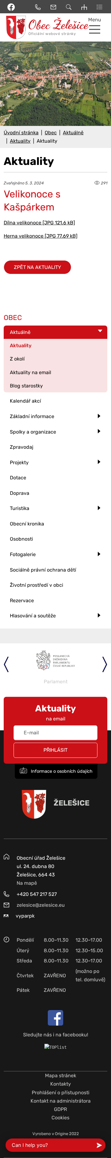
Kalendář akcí (25, 401)
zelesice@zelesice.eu (41, 905)
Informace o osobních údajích (61, 771)
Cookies (60, 1118)
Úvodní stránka (21, 133)
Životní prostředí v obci (36, 585)
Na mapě (27, 883)
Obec (51, 133)
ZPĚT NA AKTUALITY (37, 267)
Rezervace (22, 600)
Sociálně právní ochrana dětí (43, 570)
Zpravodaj (21, 447)
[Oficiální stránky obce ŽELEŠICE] (14, 27)
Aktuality (20, 141)
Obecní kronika (27, 524)
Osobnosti (21, 539)
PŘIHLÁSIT (55, 750)
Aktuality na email (30, 372)
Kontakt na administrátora (61, 1101)
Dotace (18, 478)
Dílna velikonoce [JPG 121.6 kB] (39, 223)
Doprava (19, 493)
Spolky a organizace (33, 432)
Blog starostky (26, 386)
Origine (61, 1133)
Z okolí (17, 359)
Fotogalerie (23, 554)
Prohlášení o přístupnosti (60, 1092)
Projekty (19, 462)
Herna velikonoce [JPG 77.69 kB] (40, 236)
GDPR (60, 1109)
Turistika (19, 508)
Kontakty (60, 1084)
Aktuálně (73, 133)
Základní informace (32, 416)
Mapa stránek (60, 1075)
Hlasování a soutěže (33, 616)
